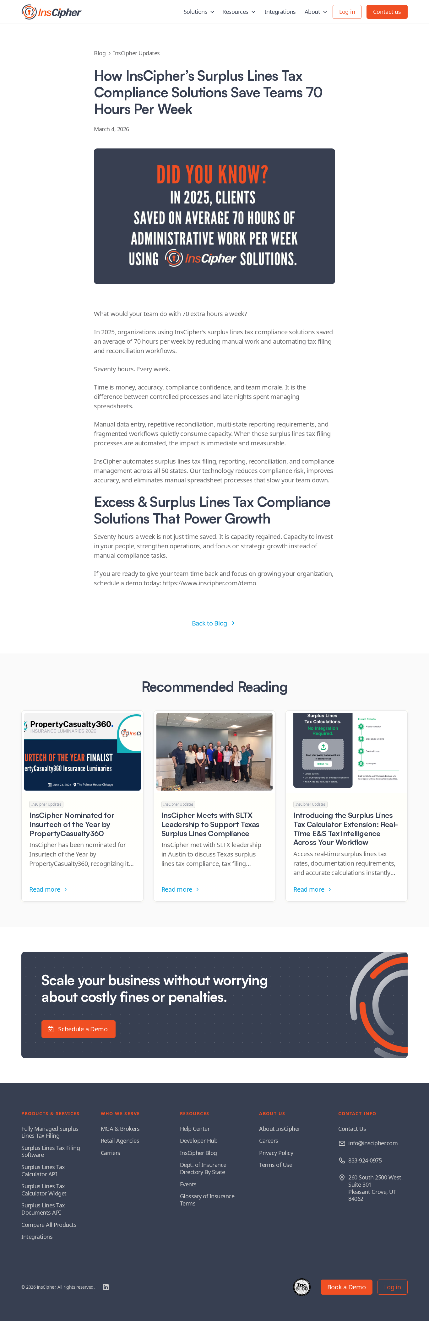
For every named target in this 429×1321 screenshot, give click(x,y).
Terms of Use (275, 1164)
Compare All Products (48, 1224)
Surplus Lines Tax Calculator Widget (44, 1189)
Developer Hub (199, 1140)
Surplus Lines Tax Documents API (43, 1208)
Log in (347, 11)
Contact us (387, 11)
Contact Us (352, 1128)
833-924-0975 (365, 1160)
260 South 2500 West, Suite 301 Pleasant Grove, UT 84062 (375, 1187)
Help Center (195, 1128)
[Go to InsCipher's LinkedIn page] (106, 1287)
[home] (51, 12)
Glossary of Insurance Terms (207, 1199)
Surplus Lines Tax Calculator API (43, 1170)
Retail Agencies (120, 1140)
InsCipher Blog (198, 1153)
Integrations (280, 11)
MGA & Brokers (120, 1128)
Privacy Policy (276, 1153)
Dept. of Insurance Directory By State (203, 1168)
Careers (268, 1140)
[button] (199, 12)
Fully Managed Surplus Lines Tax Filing (50, 1132)
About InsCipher (279, 1128)
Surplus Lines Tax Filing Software (50, 1151)
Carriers (110, 1153)
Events (188, 1184)
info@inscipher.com (373, 1143)
